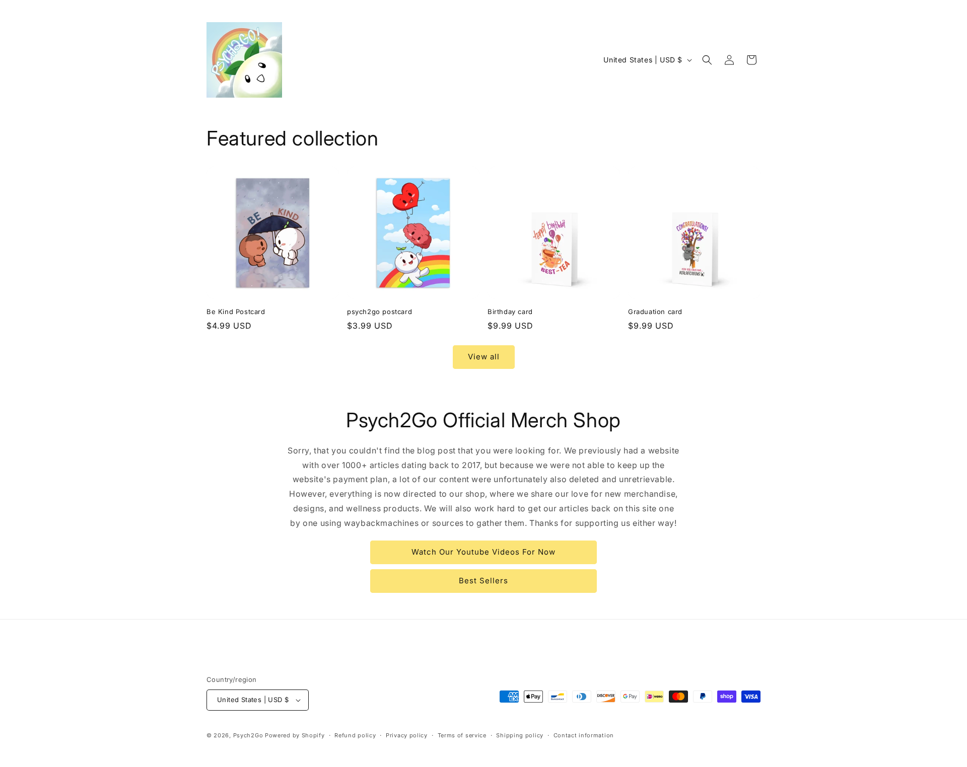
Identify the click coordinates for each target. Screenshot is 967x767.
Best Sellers (483, 580)
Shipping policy (519, 735)
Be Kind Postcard (235, 312)
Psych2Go (248, 735)
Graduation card (655, 312)
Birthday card (510, 312)
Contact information (584, 735)
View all (484, 356)
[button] (707, 60)
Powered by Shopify (295, 735)
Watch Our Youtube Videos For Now (483, 552)
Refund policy (355, 735)
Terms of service (462, 735)
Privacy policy (407, 735)
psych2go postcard (379, 312)
